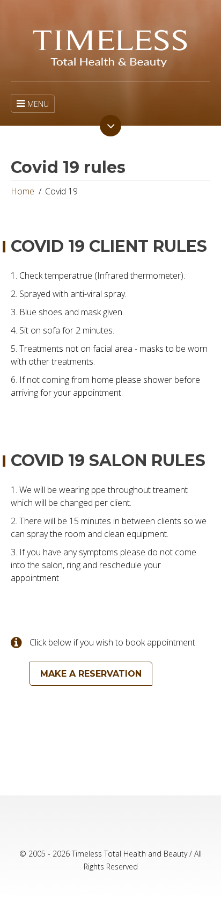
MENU (38, 103)
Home (22, 191)
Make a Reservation (91, 674)
